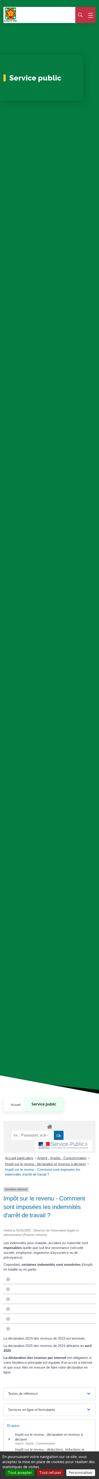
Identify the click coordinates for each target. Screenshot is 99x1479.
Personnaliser (81, 1472)
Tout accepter (20, 1472)
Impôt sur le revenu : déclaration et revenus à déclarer (45, 1164)
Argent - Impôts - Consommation (62, 1158)
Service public (44, 1104)
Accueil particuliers (19, 1158)
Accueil (15, 1104)
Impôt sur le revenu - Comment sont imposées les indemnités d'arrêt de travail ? (42, 1172)
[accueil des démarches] (49, 1126)
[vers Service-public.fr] (63, 1145)
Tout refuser (50, 1472)
